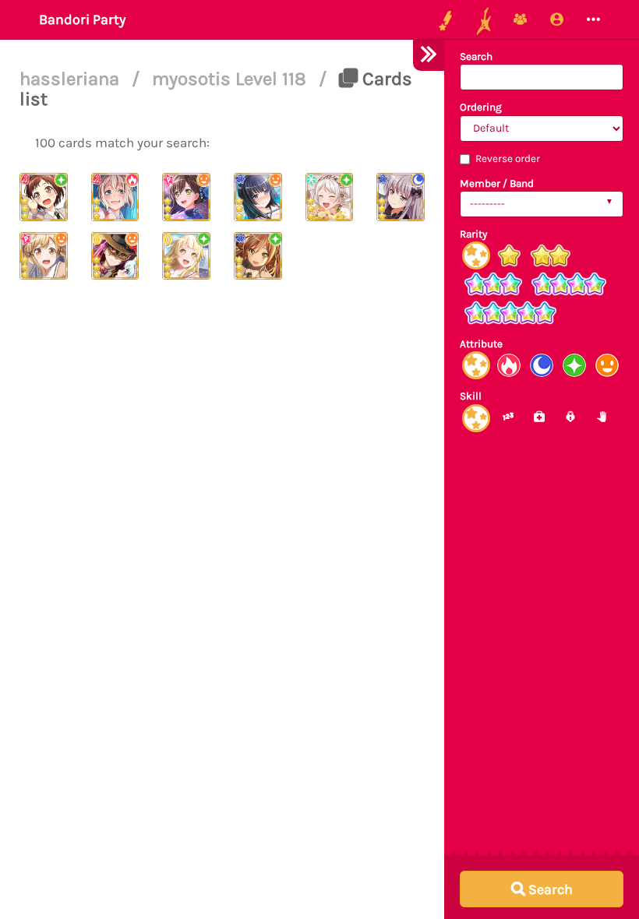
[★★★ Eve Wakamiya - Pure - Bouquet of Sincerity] (329, 197)
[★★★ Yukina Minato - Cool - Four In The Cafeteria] (400, 197)
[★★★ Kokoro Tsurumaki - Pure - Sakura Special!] (186, 256)
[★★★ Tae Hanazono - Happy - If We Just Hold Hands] (186, 197)
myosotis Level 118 (231, 79)
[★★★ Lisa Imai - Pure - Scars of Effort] (258, 256)
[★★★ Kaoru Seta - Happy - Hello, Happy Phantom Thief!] (115, 256)
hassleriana (71, 79)
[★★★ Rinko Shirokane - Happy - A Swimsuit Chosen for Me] (258, 197)
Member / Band (497, 183)
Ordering (481, 107)
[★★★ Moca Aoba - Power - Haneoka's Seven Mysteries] (115, 197)
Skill (471, 396)
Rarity (473, 234)
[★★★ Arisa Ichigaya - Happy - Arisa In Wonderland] (43, 256)
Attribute (481, 344)
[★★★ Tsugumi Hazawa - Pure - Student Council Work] (43, 197)
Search (476, 56)
